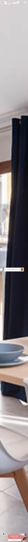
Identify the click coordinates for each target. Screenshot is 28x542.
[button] (22, 269)
